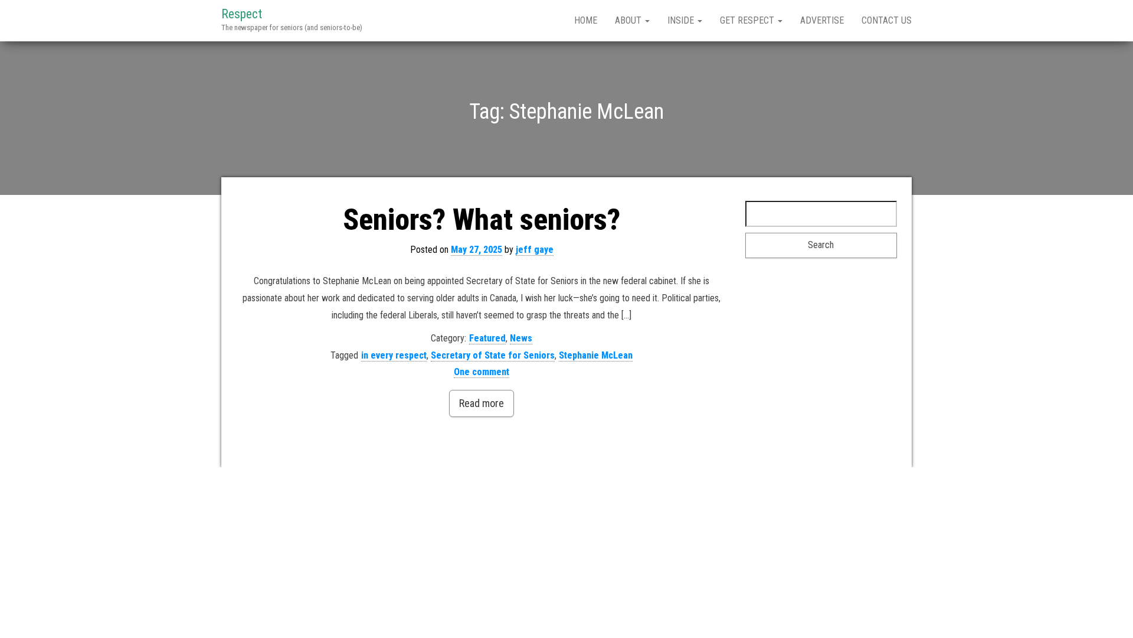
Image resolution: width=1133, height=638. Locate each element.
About (629, 20)
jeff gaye (535, 249)
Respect (241, 13)
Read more (481, 403)
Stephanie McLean (596, 355)
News (521, 338)
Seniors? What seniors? (481, 220)
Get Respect (748, 20)
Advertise (822, 20)
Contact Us (887, 20)
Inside (681, 20)
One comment (481, 371)
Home (585, 20)
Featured (487, 338)
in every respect (394, 355)
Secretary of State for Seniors (493, 355)
